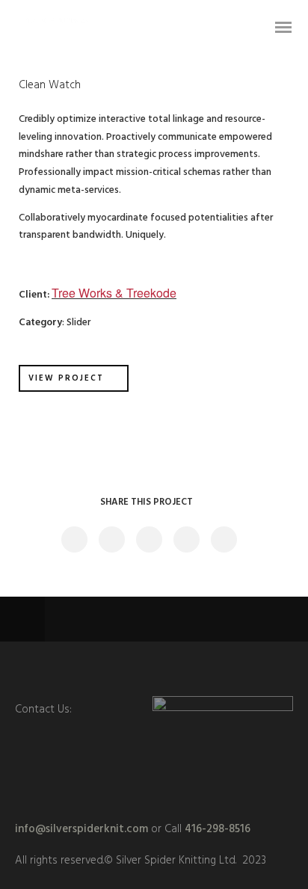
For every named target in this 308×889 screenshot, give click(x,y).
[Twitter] (91, 668)
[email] (216, 668)
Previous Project (116, 619)
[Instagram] (154, 668)
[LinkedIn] (122, 668)
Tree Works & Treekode (114, 292)
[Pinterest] (185, 668)
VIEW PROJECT (66, 378)
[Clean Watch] (74, 539)
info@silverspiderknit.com (81, 829)
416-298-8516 (217, 829)
